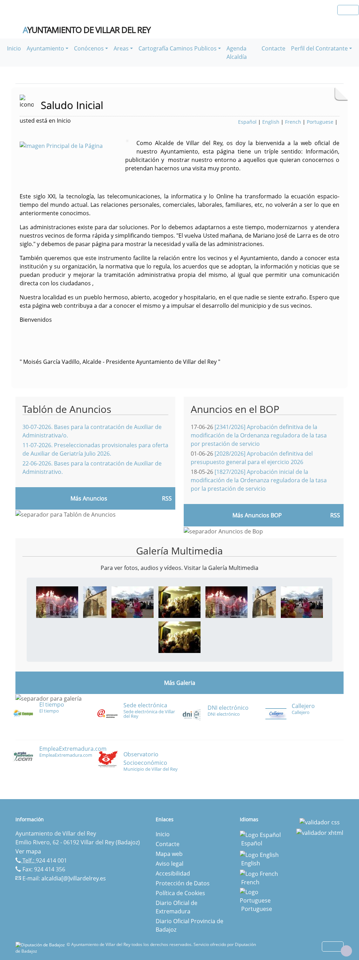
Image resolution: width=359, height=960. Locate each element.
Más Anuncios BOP (257, 515)
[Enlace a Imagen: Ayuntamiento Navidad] (57, 601)
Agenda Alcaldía (236, 53)
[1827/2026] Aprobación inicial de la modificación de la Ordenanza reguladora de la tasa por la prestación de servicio (259, 480)
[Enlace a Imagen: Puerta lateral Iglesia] (94, 601)
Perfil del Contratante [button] (319, 48)
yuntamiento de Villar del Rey (86, 30)
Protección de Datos (183, 883)
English (270, 121)
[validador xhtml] (319, 832)
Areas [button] (121, 48)
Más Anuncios (88, 498)
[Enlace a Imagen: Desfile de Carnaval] (132, 601)
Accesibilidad (173, 873)
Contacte (273, 48)
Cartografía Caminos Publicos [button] (177, 48)
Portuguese (320, 121)
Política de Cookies (180, 893)
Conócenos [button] (89, 48)
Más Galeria (179, 683)
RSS (167, 498)
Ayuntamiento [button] (45, 48)
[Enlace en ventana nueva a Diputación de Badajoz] (41, 944)
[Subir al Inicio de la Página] (346, 950)
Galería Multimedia (179, 550)
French (293, 121)
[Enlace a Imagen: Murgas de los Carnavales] (179, 601)
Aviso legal (169, 863)
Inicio (14, 48)
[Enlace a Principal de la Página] (72, 145)
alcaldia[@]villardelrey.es (73, 878)
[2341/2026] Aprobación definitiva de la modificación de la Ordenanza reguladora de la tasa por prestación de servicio (259, 435)
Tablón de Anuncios (66, 409)
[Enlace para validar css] (319, 821)
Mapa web (169, 854)
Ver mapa (28, 851)
